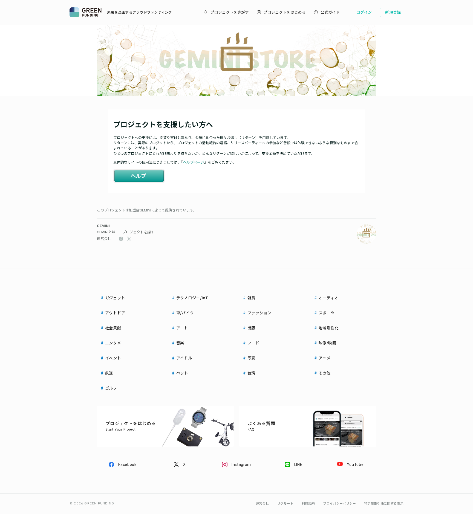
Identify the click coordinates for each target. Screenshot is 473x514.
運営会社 (104, 239)
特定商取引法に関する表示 (383, 504)
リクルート (285, 504)
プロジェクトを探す (138, 232)
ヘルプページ (193, 162)
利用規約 (308, 504)
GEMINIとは (106, 232)
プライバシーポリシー (339, 504)
